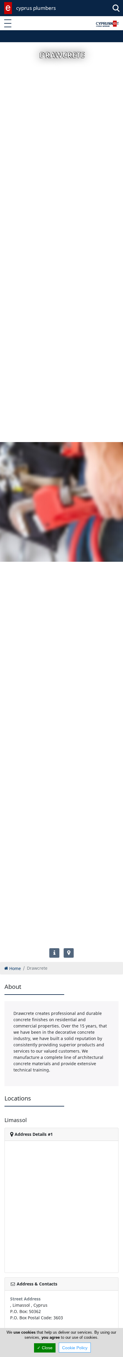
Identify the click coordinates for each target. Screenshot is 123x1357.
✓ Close (45, 1347)
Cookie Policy (74, 1347)
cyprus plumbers (36, 7)
